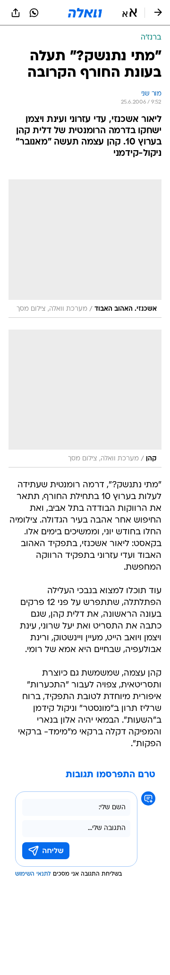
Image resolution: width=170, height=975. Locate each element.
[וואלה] (85, 12)
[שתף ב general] (15, 13)
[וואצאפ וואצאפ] (34, 12)
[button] (129, 12)
